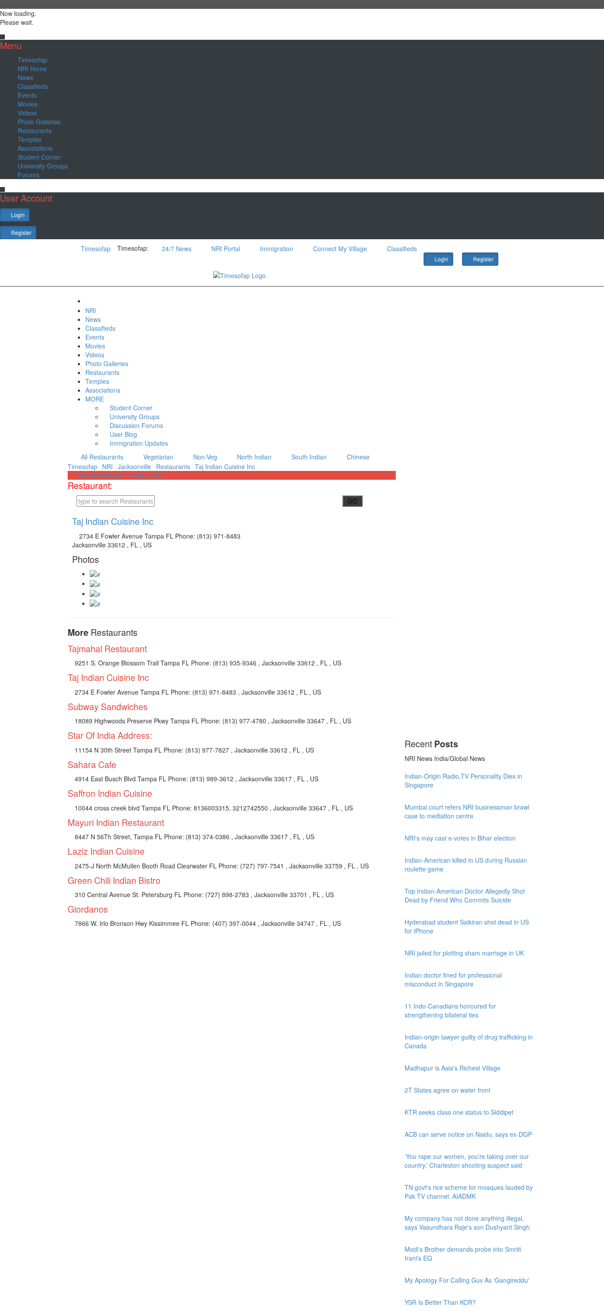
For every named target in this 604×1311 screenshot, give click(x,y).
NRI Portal (225, 248)
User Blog (122, 434)
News (25, 77)
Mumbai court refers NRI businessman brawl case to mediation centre (467, 811)
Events (27, 95)
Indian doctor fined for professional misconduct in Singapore (453, 979)
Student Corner (39, 157)
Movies (28, 103)
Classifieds (33, 86)
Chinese (357, 456)
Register (20, 232)
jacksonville (108, 475)
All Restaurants (101, 456)
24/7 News (175, 248)
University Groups (43, 165)
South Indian (308, 456)
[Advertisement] (471, 603)
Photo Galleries (39, 121)
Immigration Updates (138, 443)
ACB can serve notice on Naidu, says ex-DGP (468, 1134)
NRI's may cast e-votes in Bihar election (460, 837)
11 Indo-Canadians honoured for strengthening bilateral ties (450, 1010)
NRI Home (32, 68)
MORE (95, 398)
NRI (90, 310)
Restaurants (35, 130)
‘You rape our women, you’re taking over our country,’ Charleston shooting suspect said (467, 1161)
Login (17, 214)
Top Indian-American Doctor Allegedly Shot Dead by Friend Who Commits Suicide (465, 895)
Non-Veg (204, 456)
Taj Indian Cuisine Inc (225, 466)
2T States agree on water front (447, 1089)
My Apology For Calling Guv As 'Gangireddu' (467, 1280)
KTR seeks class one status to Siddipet (459, 1112)
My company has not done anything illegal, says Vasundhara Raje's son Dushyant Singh (467, 1222)
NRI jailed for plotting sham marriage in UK (464, 952)
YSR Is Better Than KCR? (440, 1302)
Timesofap (32, 59)
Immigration (275, 248)
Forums (28, 174)
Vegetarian (157, 456)
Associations (35, 148)
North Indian (253, 456)
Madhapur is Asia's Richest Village (453, 1067)
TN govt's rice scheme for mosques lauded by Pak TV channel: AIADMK (469, 1191)
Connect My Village (339, 248)
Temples (30, 139)
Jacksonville (134, 466)
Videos (27, 112)
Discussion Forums (135, 425)
